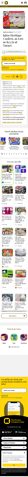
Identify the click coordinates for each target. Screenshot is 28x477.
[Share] (21, 76)
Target (19, 85)
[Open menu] (2, 3)
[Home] (6, 2)
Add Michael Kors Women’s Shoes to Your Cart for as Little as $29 (7, 281)
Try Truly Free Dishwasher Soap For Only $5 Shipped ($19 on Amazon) (20, 219)
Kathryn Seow (8, 32)
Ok (14, 465)
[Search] (22, 3)
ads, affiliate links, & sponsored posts (14, 51)
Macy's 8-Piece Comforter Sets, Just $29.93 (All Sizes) (20, 260)
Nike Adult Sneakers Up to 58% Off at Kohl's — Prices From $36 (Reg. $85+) (20, 240)
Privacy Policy (21, 69)
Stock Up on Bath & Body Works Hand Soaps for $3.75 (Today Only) (7, 176)
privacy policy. (17, 458)
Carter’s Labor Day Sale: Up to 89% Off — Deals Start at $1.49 (20, 197)
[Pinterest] (17, 76)
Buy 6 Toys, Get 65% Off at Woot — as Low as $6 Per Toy (7, 218)
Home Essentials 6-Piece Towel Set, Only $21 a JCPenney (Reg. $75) (20, 306)
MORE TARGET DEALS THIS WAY (12, 122)
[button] (23, 438)
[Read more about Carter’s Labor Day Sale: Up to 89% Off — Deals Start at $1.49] (20, 190)
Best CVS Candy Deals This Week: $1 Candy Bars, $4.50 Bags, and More (7, 261)
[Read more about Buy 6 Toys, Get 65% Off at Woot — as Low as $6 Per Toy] (7, 211)
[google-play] (20, 432)
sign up (15, 105)
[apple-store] (7, 432)
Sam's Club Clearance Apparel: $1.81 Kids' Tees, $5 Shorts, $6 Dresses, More (20, 177)
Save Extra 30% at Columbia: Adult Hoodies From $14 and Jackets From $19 (7, 306)
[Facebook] (13, 76)
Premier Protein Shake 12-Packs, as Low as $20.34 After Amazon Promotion (7, 240)
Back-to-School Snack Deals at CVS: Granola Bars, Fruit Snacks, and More (20, 282)
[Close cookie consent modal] (24, 453)
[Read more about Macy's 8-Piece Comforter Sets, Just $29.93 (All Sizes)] (20, 253)
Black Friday (5, 110)
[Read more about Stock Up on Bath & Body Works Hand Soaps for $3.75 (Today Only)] (7, 169)
